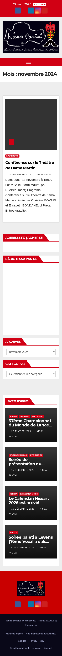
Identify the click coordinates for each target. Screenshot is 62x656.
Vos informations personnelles (41, 633)
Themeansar (31, 625)
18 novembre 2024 (20, 174)
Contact (48, 648)
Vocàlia (13, 533)
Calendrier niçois (18, 455)
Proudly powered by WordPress (21, 620)
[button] (50, 62)
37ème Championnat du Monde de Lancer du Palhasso (30, 425)
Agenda (13, 416)
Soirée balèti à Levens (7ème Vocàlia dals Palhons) (31, 541)
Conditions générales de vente (25, 648)
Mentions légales (14, 633)
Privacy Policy (37, 641)
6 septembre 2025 (23, 548)
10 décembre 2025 (23, 509)
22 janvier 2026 (21, 431)
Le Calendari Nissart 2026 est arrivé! (29, 500)
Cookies (22, 641)
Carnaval (24, 416)
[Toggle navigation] (28, 62)
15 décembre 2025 (23, 470)
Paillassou (37, 416)
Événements (12, 156)
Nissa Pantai (44, 174)
